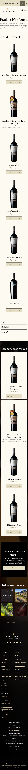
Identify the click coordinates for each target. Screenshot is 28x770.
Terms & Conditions (17, 763)
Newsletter (17, 680)
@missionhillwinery (10, 622)
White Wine (4, 659)
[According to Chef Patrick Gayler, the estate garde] (7, 609)
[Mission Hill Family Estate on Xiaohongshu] (20, 642)
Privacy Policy (9, 763)
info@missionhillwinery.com (8, 718)
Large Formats (5, 680)
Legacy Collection (5, 669)
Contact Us (4, 696)
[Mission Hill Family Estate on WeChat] (17, 642)
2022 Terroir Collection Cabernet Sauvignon (14, 122)
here (20, 25)
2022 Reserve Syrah (14, 211)
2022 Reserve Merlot (14, 165)
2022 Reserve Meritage (14, 257)
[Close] (26, 3)
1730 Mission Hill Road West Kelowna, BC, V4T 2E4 (7, 709)
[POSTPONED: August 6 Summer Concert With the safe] (7, 595)
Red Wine (3, 662)
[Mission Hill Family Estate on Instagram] (14, 642)
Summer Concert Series (20, 676)
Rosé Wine (4, 655)
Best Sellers (4, 652)
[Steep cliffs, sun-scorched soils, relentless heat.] (21, 595)
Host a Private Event (20, 666)
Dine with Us (18, 659)
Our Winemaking (19, 655)
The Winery (17, 652)
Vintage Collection (5, 688)
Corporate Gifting (5, 703)
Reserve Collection (6, 676)
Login (25, 127)
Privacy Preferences (22, 765)
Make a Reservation (14, 730)
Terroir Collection (5, 673)
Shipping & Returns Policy (7, 765)
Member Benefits (19, 673)
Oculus (3, 666)
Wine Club (17, 669)
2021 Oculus (14, 303)
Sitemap (15, 765)
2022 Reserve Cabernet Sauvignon (14, 75)
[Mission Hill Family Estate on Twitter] (10, 642)
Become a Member (9, 568)
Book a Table (14, 750)
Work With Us (4, 700)
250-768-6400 (4, 714)
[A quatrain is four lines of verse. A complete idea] (21, 609)
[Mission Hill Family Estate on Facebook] (7, 642)
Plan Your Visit (22, 3)
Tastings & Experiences (20, 662)
